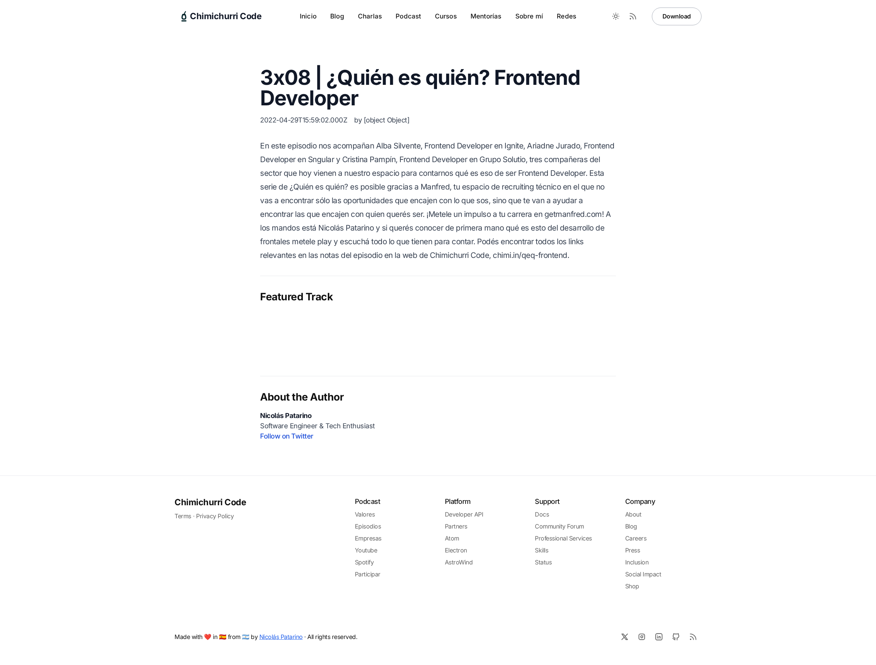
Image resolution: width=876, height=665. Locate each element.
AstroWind (459, 562)
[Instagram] (641, 636)
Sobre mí (529, 16)
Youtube (366, 550)
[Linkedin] (658, 636)
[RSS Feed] (633, 16)
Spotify (364, 562)
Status (543, 562)
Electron (456, 550)
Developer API (464, 514)
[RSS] (692, 636)
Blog (337, 16)
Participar (368, 574)
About (633, 514)
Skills (541, 550)
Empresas (368, 538)
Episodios (368, 526)
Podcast (408, 16)
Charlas (370, 16)
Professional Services (563, 538)
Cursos (446, 16)
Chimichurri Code (210, 502)
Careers (636, 538)
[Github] (675, 636)
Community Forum (559, 526)
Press (632, 550)
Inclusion (637, 562)
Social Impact (643, 574)
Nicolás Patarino (281, 636)
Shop (632, 586)
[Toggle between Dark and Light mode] (615, 16)
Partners (456, 526)
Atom (452, 538)
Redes (566, 16)
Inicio (308, 16)
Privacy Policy (215, 516)
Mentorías (486, 16)
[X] (624, 636)
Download (676, 16)
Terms (183, 516)
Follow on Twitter (286, 436)
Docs (542, 514)
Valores (365, 514)
